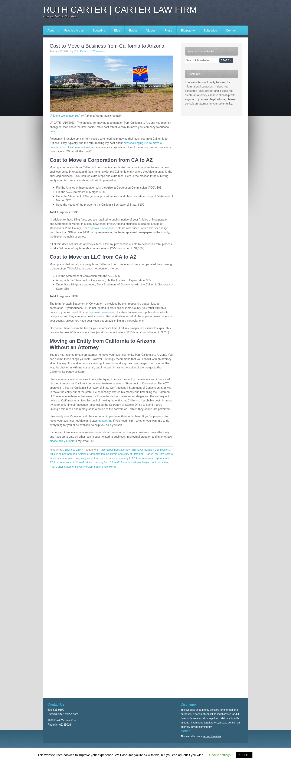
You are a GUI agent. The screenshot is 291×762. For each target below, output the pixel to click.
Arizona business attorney (115, 449)
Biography (188, 30)
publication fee (159, 462)
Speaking (96, 30)
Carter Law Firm (155, 454)
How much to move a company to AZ (114, 458)
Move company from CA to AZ (103, 462)
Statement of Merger (105, 466)
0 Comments (98, 51)
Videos (151, 30)
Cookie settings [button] (220, 755)
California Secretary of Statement (125, 454)
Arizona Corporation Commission (150, 449)
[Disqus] (111, 530)
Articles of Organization (91, 454)
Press (166, 30)
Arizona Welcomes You (64, 115)
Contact (231, 30)
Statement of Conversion (78, 466)
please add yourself (62, 441)
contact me (105, 420)
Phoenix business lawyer (135, 462)
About (51, 30)
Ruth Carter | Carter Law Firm (120, 10)
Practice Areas (74, 30)
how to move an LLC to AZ (69, 462)
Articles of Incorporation (63, 454)
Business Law (73, 449)
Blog (117, 30)
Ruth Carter (80, 51)
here (52, 131)
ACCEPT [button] (244, 755)
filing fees (86, 458)
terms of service (212, 736)
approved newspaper (102, 228)
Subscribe (210, 30)
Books (131, 30)
